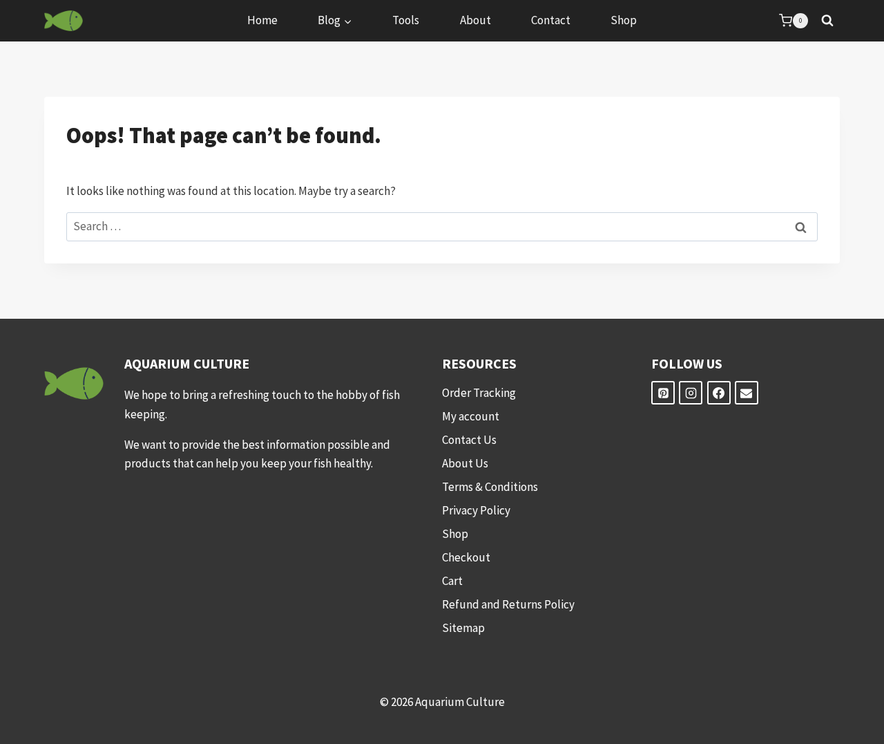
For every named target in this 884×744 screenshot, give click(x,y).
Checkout (466, 557)
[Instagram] (690, 392)
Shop (624, 20)
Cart (452, 580)
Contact (550, 20)
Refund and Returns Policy (508, 604)
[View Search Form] (827, 20)
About (475, 20)
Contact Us (469, 439)
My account (470, 416)
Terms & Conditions (490, 486)
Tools (405, 20)
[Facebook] (719, 392)
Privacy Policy (476, 510)
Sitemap (463, 627)
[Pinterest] (663, 392)
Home (262, 20)
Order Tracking (479, 392)
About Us (465, 463)
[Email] (746, 392)
